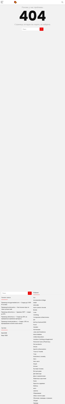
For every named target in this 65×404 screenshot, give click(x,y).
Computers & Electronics (41, 317)
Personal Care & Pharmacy (41, 342)
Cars (34, 312)
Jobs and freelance (39, 332)
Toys (34, 354)
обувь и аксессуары (39, 396)
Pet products (37, 344)
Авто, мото (36, 361)
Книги (35, 381)
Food (34, 324)
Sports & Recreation (39, 349)
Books (35, 310)
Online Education (38, 337)
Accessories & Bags (39, 300)
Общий (35, 400)
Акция (35, 364)
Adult (35, 302)
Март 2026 (4, 335)
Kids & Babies (37, 334)
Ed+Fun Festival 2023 (39, 322)
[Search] (62, 2)
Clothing (36, 315)
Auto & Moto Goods (39, 307)
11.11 (34, 298)
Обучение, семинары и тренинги (42, 398)
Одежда (35, 403)
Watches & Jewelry (39, 356)
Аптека (35, 366)
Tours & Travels (38, 351)
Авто (34, 359)
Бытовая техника (38, 369)
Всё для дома (37, 371)
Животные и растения (39, 378)
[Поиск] (41, 29)
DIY (34, 320)
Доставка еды (37, 374)
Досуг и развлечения (39, 376)
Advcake (36, 305)
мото (34, 388)
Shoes (35, 347)
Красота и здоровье (39, 383)
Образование (37, 393)
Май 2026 (4, 333)
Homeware (36, 329)
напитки (35, 391)
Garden (35, 327)
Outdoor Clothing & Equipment (43, 339)
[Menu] (2, 2)
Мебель (35, 386)
